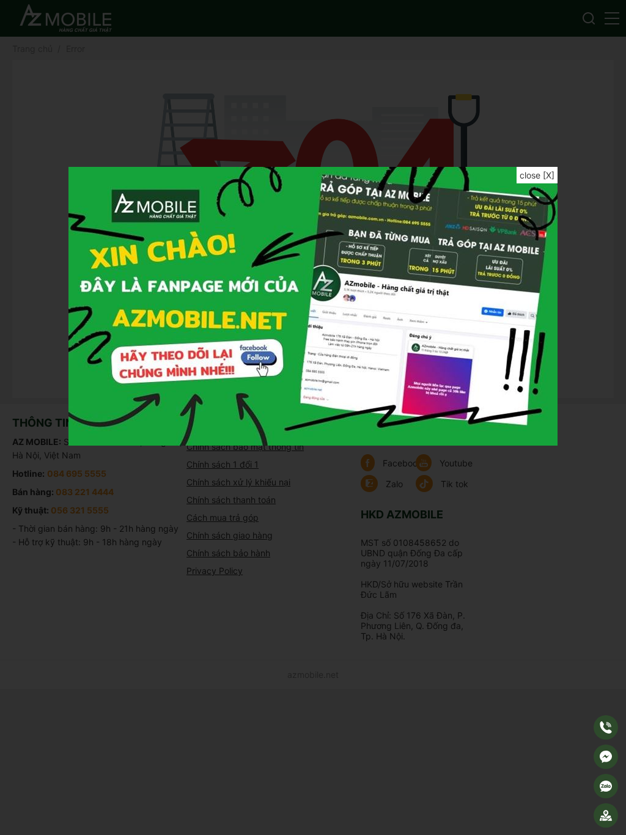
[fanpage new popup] (313, 442)
